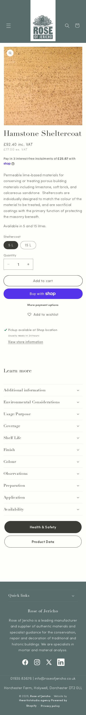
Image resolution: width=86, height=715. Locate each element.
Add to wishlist (46, 314)
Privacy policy (50, 705)
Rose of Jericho (40, 696)
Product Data (43, 541)
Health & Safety (43, 527)
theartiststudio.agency (34, 700)
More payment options (43, 304)
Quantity (10, 255)
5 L (10, 245)
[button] (9, 25)
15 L (28, 245)
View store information (25, 342)
